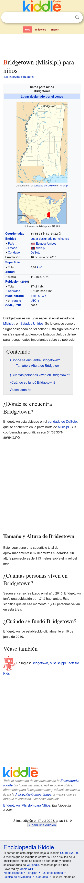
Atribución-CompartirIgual (33, 794)
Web (27, 29)
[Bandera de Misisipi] (33, 248)
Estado (12, 248)
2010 (24, 281)
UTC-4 (35, 300)
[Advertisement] (42, 45)
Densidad (14, 291)
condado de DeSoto (45, 185)
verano (16, 300)
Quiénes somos (53, 873)
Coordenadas (14, 233)
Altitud (10, 272)
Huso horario (14, 296)
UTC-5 (42, 295)
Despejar (68, 17)
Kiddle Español (13, 873)
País (11, 243)
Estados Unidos (46, 243)
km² (39, 267)
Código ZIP (13, 305)
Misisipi (64, 185)
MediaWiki (26, 869)
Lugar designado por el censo (42, 96)
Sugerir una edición (42, 825)
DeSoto (35, 252)
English (55, 29)
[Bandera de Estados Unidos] (33, 243)
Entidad (10, 238)
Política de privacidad (17, 877)
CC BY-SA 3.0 (69, 853)
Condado (14, 252)
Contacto (42, 877)
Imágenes (40, 29)
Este (33, 295)
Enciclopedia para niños (19, 76)
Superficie (12, 262)
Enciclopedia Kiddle (28, 847)
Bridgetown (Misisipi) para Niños (26, 805)
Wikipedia (33, 865)
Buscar (77, 17)
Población (12, 281)
